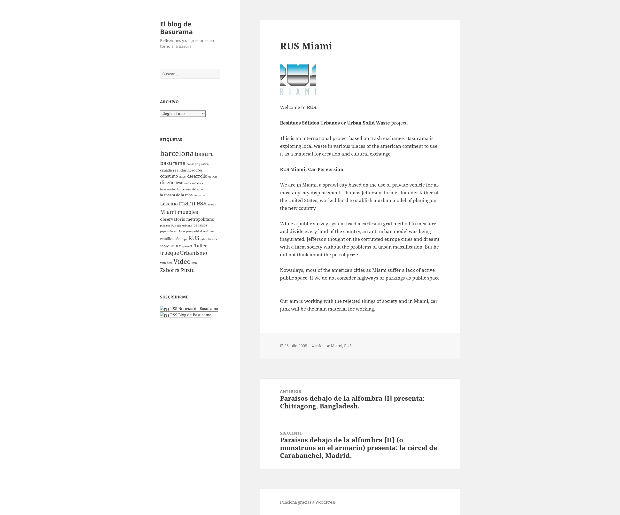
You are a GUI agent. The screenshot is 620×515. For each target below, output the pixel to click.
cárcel (182, 176)
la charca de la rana (176, 195)
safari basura (208, 239)
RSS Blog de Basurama (190, 315)
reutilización (170, 238)
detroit (212, 176)
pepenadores (168, 231)
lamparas (199, 195)
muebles (188, 212)
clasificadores (191, 170)
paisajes (165, 225)
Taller (200, 245)
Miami (168, 212)
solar (175, 245)
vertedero (166, 263)
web (194, 263)
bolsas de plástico (197, 164)
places (181, 231)
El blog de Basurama (176, 27)
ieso (179, 182)
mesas (212, 204)
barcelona (177, 153)
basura (204, 154)
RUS (193, 238)
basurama (173, 163)
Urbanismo (193, 253)
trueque (169, 253)
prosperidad (194, 231)
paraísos (200, 225)
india (187, 183)
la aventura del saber (190, 189)
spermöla (187, 246)
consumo (169, 176)
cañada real (169, 170)
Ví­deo (182, 261)
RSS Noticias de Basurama (193, 308)
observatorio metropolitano (187, 219)
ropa (184, 239)
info (319, 345)
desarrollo (197, 176)
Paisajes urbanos (182, 225)
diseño (167, 182)
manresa (193, 202)
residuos (208, 231)
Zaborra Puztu (177, 270)
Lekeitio (169, 204)
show (164, 246)
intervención (168, 189)
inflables (197, 183)
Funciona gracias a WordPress (308, 502)
